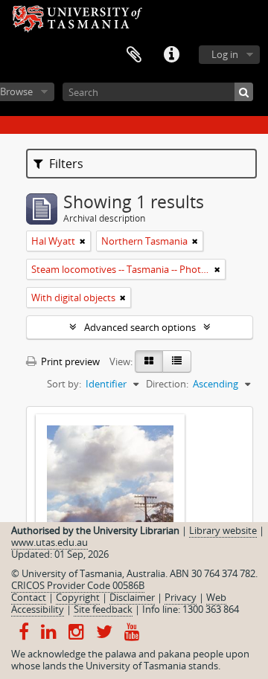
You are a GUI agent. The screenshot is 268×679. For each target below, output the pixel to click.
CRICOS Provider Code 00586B (77, 585)
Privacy (181, 597)
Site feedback (103, 609)
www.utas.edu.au (49, 542)
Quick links (171, 55)
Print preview (69, 361)
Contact (28, 597)
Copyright (78, 597)
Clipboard (134, 55)
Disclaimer (132, 597)
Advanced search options (140, 327)
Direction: (167, 383)
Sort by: (64, 383)
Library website (223, 530)
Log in (224, 54)
